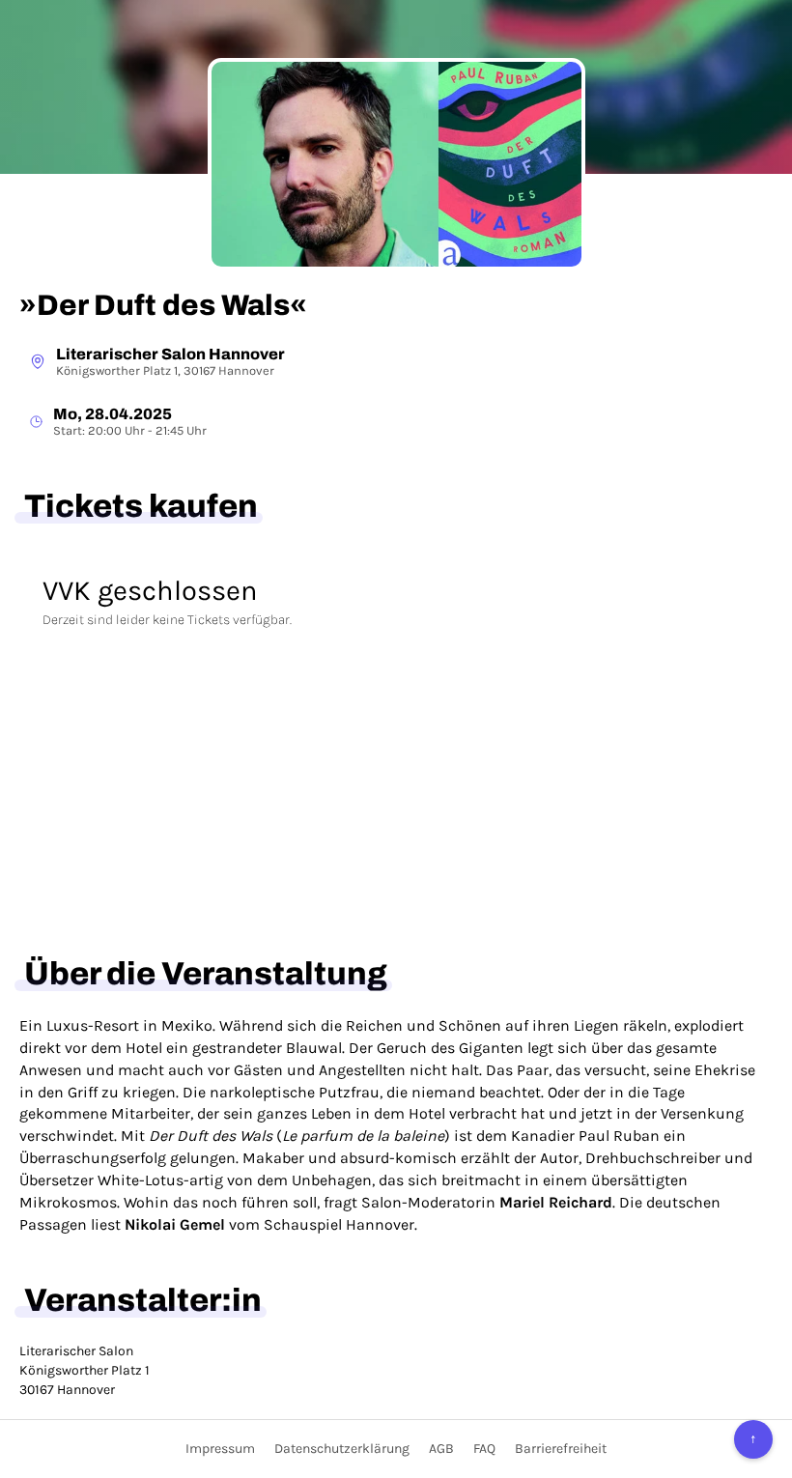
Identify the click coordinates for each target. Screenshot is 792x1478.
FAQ (484, 1448)
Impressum (220, 1448)
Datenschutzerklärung (342, 1448)
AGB (441, 1448)
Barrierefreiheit (561, 1448)
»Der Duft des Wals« (163, 305)
